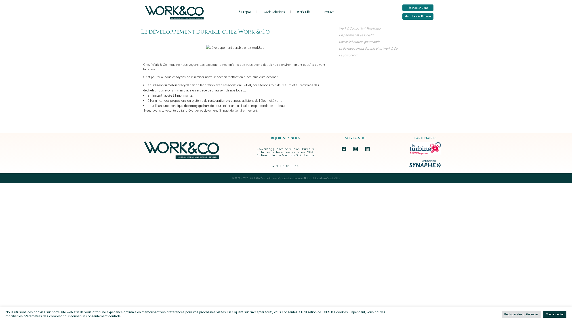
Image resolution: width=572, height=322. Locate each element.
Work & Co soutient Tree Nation (360, 28)
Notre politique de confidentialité (321, 178)
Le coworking (348, 55)
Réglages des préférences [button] (521, 314)
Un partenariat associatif (356, 35)
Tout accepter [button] (555, 314)
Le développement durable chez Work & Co (368, 48)
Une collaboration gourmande (359, 42)
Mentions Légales (293, 178)
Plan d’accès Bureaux (418, 16)
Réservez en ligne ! (418, 8)
